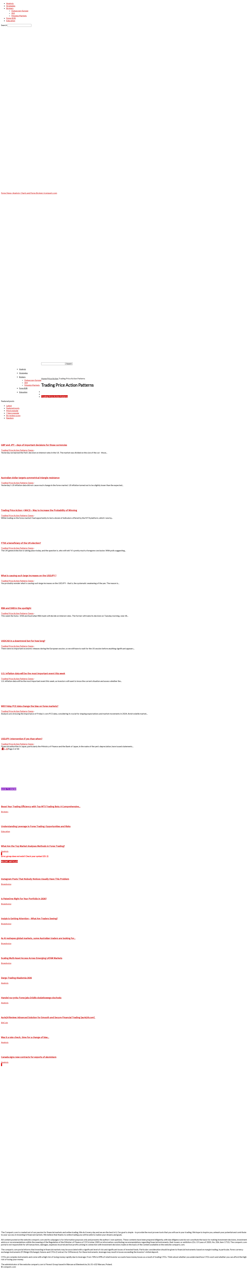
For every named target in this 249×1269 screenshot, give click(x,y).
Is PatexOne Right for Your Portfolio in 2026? (24, 898)
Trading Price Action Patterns (54, 396)
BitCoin (4, 1022)
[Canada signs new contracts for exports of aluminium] (7, 1052)
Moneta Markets (19, 15)
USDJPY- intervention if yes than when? (21, 738)
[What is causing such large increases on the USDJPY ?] (15, 570)
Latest (9, 405)
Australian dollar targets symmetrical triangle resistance (30, 477)
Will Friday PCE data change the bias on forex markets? (29, 706)
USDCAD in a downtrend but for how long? (23, 640)
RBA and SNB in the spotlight (16, 608)
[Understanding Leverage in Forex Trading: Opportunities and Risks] (7, 821)
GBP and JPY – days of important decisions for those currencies (34, 444)
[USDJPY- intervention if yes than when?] (15, 733)
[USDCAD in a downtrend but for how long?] (15, 635)
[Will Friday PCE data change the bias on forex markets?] (15, 701)
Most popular (12, 410)
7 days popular (12, 413)
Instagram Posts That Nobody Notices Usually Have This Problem (35, 878)
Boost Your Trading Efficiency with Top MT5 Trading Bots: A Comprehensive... (40, 806)
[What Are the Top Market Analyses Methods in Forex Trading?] (7, 841)
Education (10, 20)
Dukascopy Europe (19, 10)
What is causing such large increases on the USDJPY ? (28, 575)
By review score (13, 415)
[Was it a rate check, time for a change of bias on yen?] (7, 1032)
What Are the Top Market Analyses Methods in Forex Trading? (33, 846)
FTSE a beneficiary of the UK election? (21, 542)
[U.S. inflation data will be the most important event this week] (15, 668)
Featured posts (12, 408)
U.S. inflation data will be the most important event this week (33, 673)
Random (10, 418)
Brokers (9, 8)
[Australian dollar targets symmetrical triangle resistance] (15, 472)
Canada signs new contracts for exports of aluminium (28, 1056)
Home (44, 378)
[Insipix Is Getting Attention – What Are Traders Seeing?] (7, 913)
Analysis (10, 3)
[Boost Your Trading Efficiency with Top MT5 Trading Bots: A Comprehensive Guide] (7, 801)
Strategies (10, 6)
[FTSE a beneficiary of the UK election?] (15, 537)
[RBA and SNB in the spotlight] (15, 603)
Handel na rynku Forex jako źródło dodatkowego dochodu (31, 997)
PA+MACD (46, 394)
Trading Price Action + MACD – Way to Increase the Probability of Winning (39, 510)
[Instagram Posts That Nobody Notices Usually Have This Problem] (7, 873)
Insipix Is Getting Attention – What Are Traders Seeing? (29, 918)
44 (7, 749)
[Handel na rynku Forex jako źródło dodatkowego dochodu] (7, 992)
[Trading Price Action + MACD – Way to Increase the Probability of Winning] (15, 505)
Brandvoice (6, 884)
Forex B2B (11, 18)
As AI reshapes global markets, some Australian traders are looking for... (38, 938)
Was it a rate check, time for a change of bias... (25, 1037)
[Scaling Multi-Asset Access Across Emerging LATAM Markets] (7, 953)
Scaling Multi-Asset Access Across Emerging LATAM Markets (31, 958)
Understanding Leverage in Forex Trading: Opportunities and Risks (36, 826)
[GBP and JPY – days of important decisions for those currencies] (15, 440)
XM (13, 13)
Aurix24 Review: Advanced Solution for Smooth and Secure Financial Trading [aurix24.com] (48, 1017)
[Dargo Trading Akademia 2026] (7, 972)
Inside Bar (45, 391)
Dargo (31, 450)
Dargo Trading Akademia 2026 (16, 977)
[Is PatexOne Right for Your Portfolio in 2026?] (7, 893)
